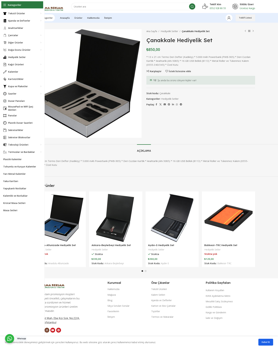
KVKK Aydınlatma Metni (218, 295)
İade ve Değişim (214, 317)
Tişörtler (155, 311)
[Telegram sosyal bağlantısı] (181, 104)
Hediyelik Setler (169, 31)
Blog (109, 300)
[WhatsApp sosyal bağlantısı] (177, 104)
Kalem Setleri (158, 294)
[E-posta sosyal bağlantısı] (165, 104)
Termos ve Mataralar (162, 316)
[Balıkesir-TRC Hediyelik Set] (228, 218)
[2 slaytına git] (145, 271)
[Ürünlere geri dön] (249, 31)
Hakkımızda (113, 289)
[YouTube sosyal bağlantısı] (52, 330)
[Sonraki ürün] (253, 31)
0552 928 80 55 (218, 8)
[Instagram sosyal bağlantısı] (46, 330)
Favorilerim (113, 311)
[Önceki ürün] (245, 31)
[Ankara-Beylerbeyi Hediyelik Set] (116, 218)
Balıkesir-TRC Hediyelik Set (220, 245)
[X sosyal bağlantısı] (160, 104)
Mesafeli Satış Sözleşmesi (219, 301)
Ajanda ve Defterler (161, 300)
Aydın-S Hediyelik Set (161, 245)
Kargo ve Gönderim (216, 312)
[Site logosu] (49, 6)
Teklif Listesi (245, 17)
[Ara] (192, 6)
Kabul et (266, 342)
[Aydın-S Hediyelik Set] (172, 218)
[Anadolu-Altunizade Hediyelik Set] (59, 218)
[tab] (144, 149)
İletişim (111, 316)
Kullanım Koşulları (215, 290)
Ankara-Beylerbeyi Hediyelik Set (111, 245)
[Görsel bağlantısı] (50, 283)
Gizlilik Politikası (214, 306)
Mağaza (111, 294)
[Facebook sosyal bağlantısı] (156, 104)
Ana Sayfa (151, 31)
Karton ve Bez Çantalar (163, 305)
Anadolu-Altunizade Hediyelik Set (55, 245)
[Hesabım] (229, 18)
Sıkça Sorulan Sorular (118, 305)
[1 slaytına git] (142, 271)
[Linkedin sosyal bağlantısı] (173, 104)
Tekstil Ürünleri (159, 289)
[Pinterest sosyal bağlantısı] (169, 104)
